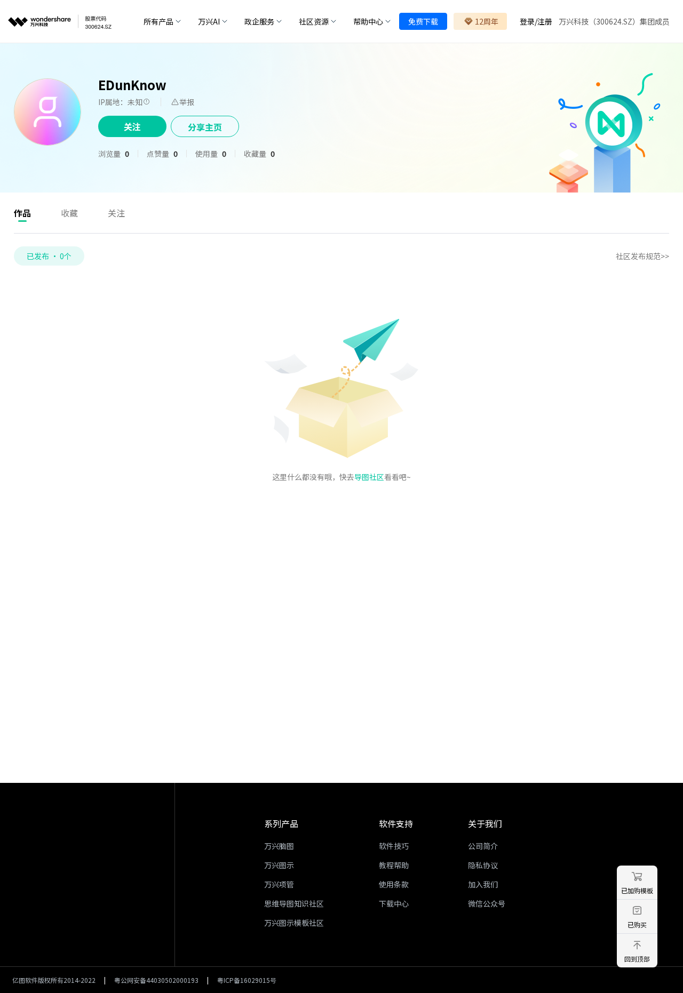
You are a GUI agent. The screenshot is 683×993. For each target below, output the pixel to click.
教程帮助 (394, 865)
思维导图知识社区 (294, 903)
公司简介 (483, 845)
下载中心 (394, 903)
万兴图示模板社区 (294, 922)
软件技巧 (394, 845)
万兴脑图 (279, 845)
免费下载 (423, 21)
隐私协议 (483, 865)
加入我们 (483, 884)
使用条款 (394, 884)
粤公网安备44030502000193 (156, 979)
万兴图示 (279, 865)
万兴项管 (279, 884)
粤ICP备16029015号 (246, 979)
